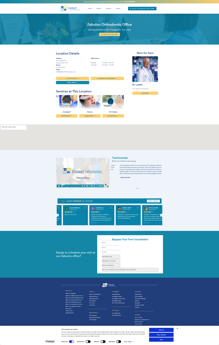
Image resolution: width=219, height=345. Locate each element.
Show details (128, 341)
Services (98, 8)
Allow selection (161, 335)
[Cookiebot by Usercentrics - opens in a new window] (50, 341)
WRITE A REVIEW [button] (153, 201)
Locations (108, 8)
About (90, 8)
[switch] (88, 341)
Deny (161, 339)
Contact (118, 8)
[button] (135, 188)
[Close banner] (177, 328)
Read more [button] (89, 222)
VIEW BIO (145, 93)
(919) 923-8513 (129, 2)
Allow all (161, 330)
